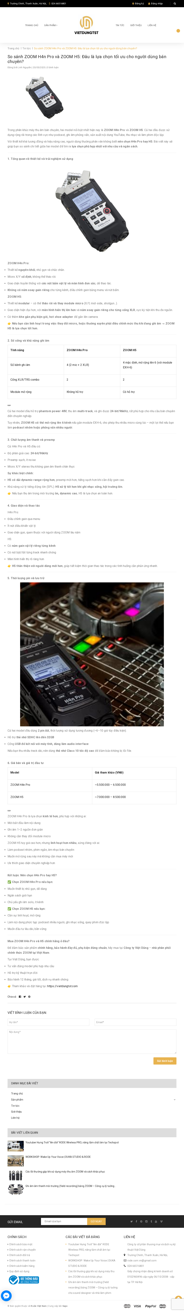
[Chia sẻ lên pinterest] (29, 996)
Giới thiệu (136, 25)
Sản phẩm (50, 25)
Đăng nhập (157, 3)
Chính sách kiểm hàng (21, 1265)
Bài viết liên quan (24, 1132)
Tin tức (120, 25)
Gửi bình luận (165, 1060)
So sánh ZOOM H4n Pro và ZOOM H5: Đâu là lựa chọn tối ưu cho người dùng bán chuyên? (87, 59)
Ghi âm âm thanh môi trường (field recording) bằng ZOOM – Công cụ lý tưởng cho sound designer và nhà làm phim (93, 1287)
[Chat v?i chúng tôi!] (6, 1295)
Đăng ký (139, 3)
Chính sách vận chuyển (22, 1249)
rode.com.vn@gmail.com (142, 1260)
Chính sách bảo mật (20, 1244)
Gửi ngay (96, 1221)
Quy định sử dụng (18, 1271)
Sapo (65, 1306)
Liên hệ (152, 25)
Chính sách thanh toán (21, 1260)
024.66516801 (58, 3)
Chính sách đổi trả (19, 1255)
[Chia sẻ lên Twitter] (25, 996)
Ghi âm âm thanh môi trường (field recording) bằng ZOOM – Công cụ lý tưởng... (71, 1186)
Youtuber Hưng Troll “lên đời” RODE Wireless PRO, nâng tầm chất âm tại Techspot (72, 1142)
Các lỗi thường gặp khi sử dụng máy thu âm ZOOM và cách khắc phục (65, 1171)
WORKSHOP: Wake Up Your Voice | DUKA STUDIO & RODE (58, 1156)
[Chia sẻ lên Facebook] (20, 996)
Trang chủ (31, 25)
